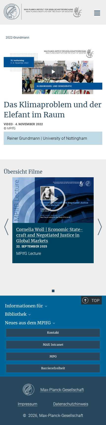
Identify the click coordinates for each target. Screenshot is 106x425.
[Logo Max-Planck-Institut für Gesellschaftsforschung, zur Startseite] (44, 12)
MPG (53, 356)
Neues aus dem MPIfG (28, 322)
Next (100, 227)
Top (95, 300)
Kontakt (53, 332)
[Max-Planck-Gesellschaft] (31, 390)
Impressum (27, 404)
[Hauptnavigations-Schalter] (97, 13)
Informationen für (24, 305)
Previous (6, 227)
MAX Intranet (53, 344)
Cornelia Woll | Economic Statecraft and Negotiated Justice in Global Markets (49, 235)
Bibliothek (16, 314)
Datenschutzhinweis (70, 404)
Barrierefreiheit (53, 368)
